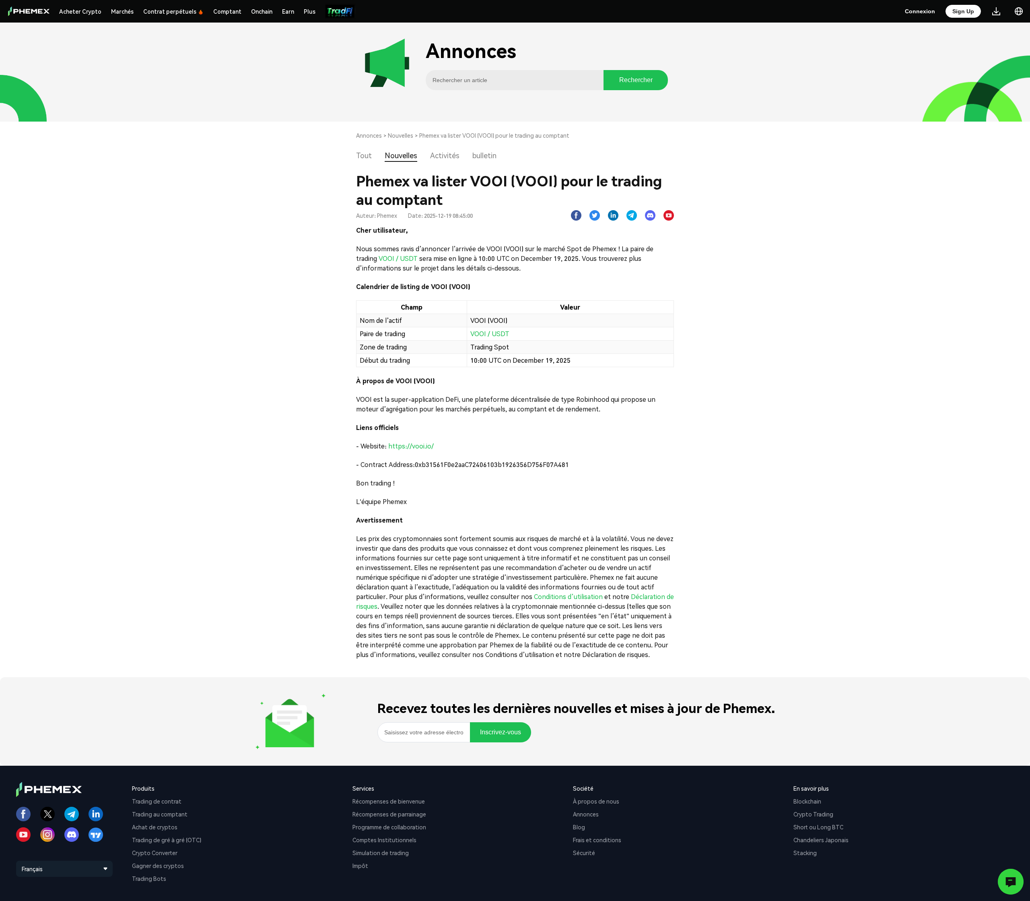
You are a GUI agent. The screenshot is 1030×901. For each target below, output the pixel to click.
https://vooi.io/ (411, 446)
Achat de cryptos (154, 827)
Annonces (369, 135)
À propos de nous (596, 801)
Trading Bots (149, 878)
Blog (579, 827)
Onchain (261, 11)
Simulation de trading (380, 852)
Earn (288, 11)
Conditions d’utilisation (568, 596)
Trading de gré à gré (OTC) (166, 839)
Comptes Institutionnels (384, 839)
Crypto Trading (813, 814)
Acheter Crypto (80, 11)
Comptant (227, 11)
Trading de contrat (156, 801)
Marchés (122, 11)
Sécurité (584, 852)
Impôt (360, 865)
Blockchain (807, 801)
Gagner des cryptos (158, 865)
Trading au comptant (159, 814)
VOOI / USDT (398, 258)
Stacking (805, 852)
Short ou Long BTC (818, 827)
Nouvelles (400, 135)
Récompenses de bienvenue (388, 801)
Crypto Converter (154, 852)
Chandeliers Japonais (821, 839)
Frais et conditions (597, 839)
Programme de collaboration (389, 827)
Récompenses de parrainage (389, 814)
